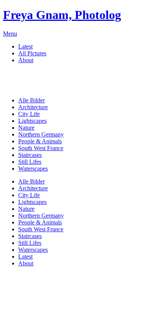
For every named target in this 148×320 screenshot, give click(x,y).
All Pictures (32, 53)
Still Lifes (29, 161)
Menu (10, 33)
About (25, 60)
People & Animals (40, 141)
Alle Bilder (31, 100)
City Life (29, 114)
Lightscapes (32, 121)
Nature (26, 127)
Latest (25, 46)
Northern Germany (41, 134)
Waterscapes (33, 168)
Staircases (30, 155)
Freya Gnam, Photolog (62, 15)
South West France (40, 148)
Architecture (33, 107)
